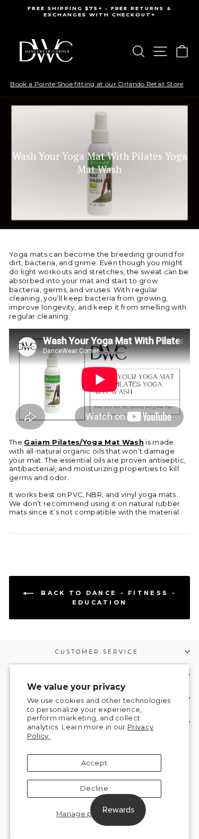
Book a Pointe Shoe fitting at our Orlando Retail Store (96, 84)
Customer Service (96, 651)
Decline (94, 788)
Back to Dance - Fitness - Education (107, 597)
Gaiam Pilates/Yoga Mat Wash (84, 442)
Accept (94, 763)
